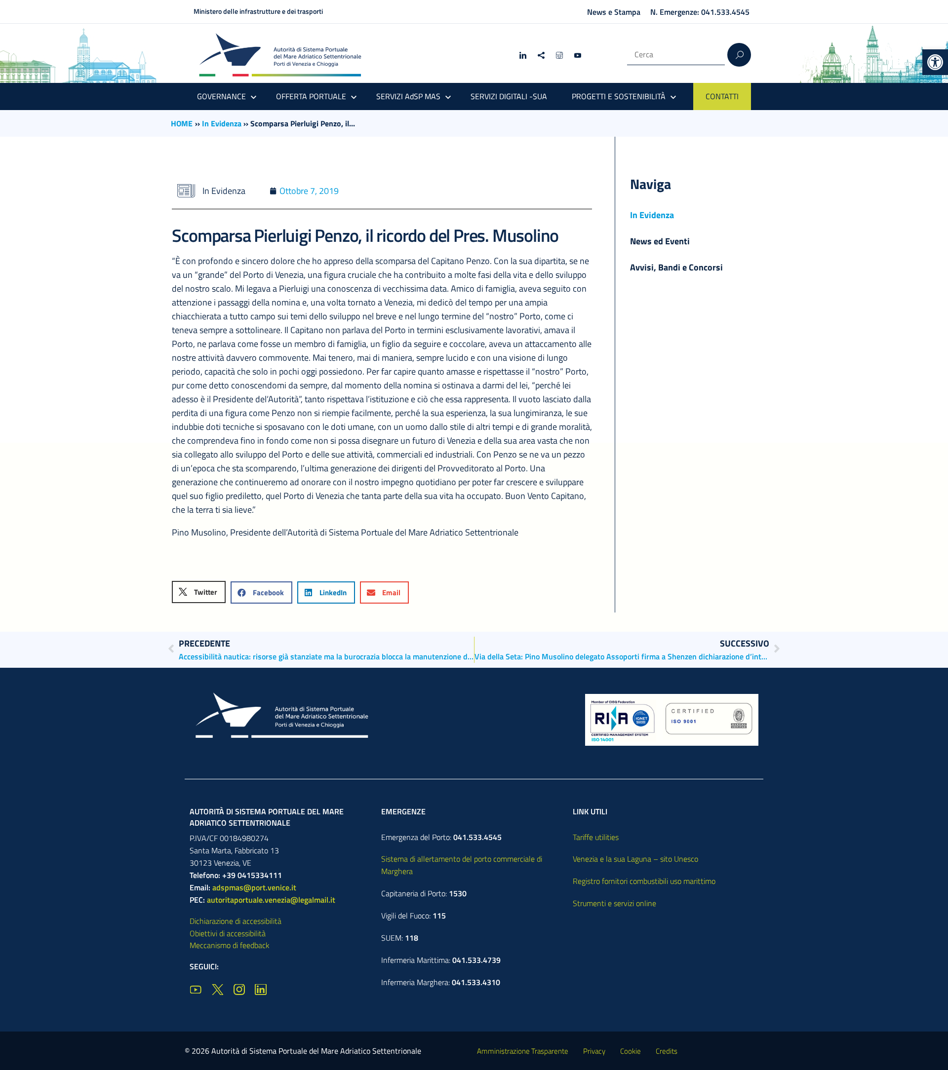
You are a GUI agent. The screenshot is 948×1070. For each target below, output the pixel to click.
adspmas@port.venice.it (254, 887)
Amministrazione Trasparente (522, 1051)
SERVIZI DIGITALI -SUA (509, 96)
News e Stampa (613, 12)
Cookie (630, 1051)
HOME (182, 123)
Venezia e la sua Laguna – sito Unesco (635, 859)
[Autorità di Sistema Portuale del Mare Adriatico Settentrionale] (280, 54)
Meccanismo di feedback (230, 945)
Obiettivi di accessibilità (228, 933)
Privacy (594, 1051)
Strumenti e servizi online (614, 903)
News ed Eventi (660, 241)
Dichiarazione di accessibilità (235, 921)
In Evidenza (221, 123)
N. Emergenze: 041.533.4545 (700, 12)
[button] (935, 62)
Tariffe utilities (596, 837)
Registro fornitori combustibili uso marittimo (644, 881)
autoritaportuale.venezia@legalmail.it (271, 900)
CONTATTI (722, 96)
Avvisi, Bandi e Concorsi (676, 267)
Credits (666, 1051)
